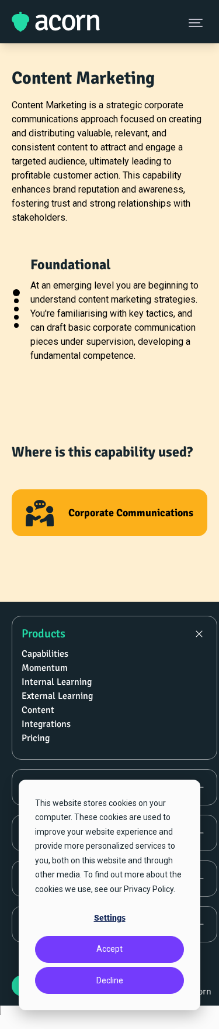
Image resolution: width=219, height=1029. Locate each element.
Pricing (36, 738)
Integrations (46, 724)
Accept (109, 948)
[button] (16, 292)
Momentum (45, 668)
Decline (109, 980)
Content (38, 710)
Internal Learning (57, 682)
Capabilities (45, 654)
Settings (110, 917)
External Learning (57, 696)
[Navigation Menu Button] (196, 22)
